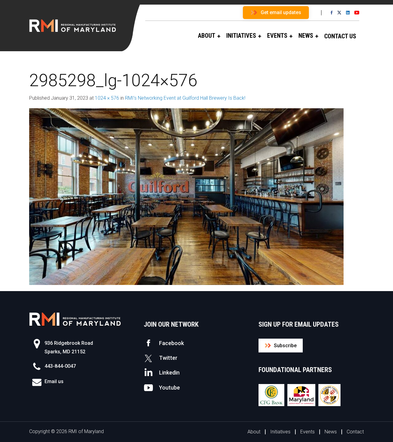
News (331, 432)
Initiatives (280, 432)
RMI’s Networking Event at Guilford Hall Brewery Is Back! (185, 98)
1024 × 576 (107, 98)
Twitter (168, 358)
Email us (54, 381)
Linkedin (169, 372)
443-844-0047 (60, 366)
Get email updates (281, 12)
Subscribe (285, 345)
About (253, 432)
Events (307, 432)
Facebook (171, 343)
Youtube (169, 387)
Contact (355, 432)
